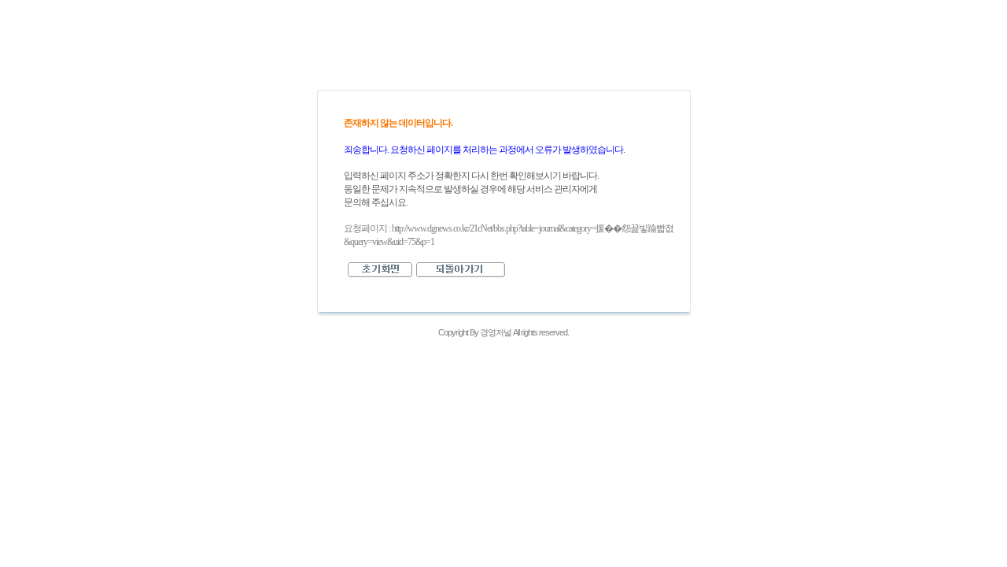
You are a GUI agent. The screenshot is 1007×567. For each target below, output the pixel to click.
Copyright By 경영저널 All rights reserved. (503, 332)
